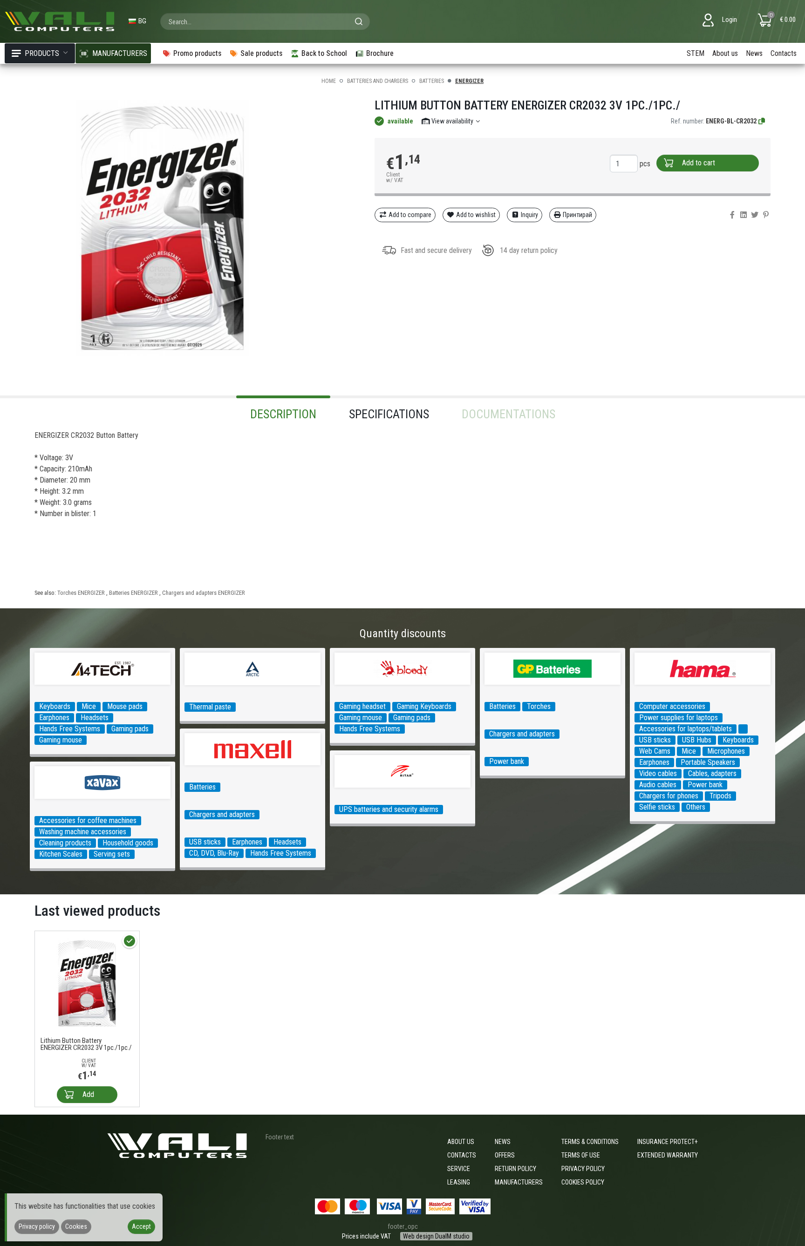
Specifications (389, 414)
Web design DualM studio (436, 1236)
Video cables (658, 773)
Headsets (95, 717)
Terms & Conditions (590, 1141)
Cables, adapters (712, 773)
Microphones (726, 751)
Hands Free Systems (69, 728)
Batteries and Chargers (377, 81)
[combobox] (265, 21)
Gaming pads (130, 728)
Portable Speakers (708, 762)
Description (283, 414)
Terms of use (580, 1155)
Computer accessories (672, 706)
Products (42, 53)
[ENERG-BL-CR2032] (762, 121)
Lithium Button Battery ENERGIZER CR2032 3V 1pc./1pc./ (86, 1044)
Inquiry (528, 214)
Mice (89, 706)
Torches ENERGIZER (81, 592)
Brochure (380, 53)
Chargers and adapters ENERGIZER (203, 592)
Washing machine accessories (82, 831)
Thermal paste (210, 706)
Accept (141, 1226)
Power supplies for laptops (678, 717)
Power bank (506, 761)
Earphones (54, 717)
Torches (539, 706)
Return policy (515, 1168)
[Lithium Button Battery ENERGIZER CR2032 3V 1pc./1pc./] (87, 982)
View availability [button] (452, 121)
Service (458, 1168)
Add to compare (409, 214)
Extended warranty (667, 1155)
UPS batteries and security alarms (388, 809)
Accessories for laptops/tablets (685, 728)
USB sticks (655, 739)
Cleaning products (65, 842)
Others (695, 807)
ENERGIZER (469, 81)
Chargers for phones (668, 795)
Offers (505, 1155)
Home (328, 81)
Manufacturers (519, 1182)
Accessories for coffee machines (87, 820)
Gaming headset (362, 706)
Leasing (458, 1182)
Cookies (76, 1226)
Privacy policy (583, 1168)
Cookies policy (582, 1182)
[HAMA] (743, 729)
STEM (695, 53)
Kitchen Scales (60, 854)
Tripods (720, 795)
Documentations (508, 414)
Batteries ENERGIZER (133, 592)
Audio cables (657, 784)
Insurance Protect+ (667, 1141)
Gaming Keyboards (424, 706)
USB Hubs (696, 739)
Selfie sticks (657, 807)
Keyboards (54, 706)
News (754, 53)
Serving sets (112, 854)
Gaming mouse (60, 739)
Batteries (431, 81)
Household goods (127, 842)
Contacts (784, 53)
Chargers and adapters (522, 733)
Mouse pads (125, 706)
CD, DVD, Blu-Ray (214, 853)
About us (725, 53)
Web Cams (654, 751)
